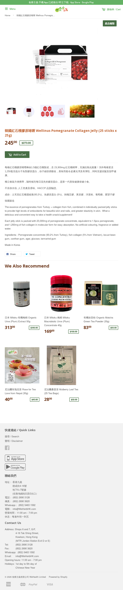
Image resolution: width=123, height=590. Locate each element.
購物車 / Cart (113, 9)
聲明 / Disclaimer (14, 440)
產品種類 (110, 23)
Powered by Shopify (58, 576)
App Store (75, 2)
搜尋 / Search (12, 436)
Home (7, 15)
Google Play (88, 2)
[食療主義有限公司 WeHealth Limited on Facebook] (7, 448)
